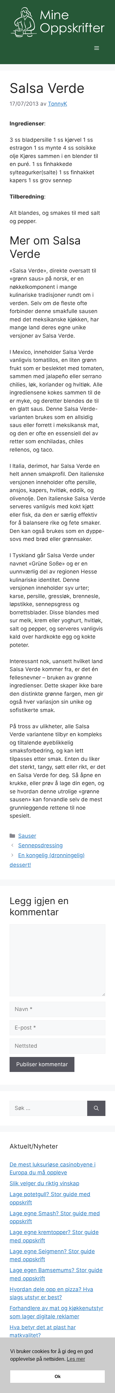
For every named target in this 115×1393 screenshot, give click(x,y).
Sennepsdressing (40, 845)
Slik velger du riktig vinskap (44, 1183)
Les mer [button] (76, 1359)
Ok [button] (58, 1376)
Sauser (27, 836)
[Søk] (96, 1108)
